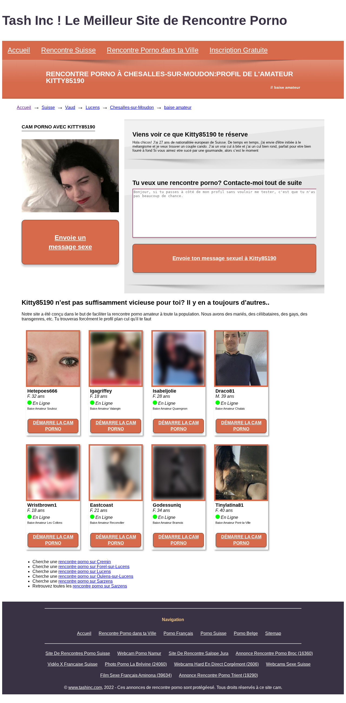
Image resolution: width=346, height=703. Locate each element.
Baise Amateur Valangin (105, 408)
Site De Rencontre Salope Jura (198, 653)
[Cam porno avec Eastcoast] (115, 498)
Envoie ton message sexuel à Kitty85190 (224, 258)
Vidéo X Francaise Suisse (73, 664)
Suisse (48, 107)
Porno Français (178, 633)
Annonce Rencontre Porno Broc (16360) (274, 653)
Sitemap (273, 633)
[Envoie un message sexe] (70, 210)
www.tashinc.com (85, 687)
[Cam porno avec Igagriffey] (115, 384)
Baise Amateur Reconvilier (107, 522)
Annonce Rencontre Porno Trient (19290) (218, 675)
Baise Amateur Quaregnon (170, 408)
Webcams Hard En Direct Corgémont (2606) (216, 664)
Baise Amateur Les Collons (44, 522)
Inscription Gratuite (238, 50)
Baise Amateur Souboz (42, 408)
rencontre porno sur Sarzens (85, 581)
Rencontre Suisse (68, 50)
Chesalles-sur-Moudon (132, 107)
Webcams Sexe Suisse (288, 664)
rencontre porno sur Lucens (84, 571)
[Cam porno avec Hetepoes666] (53, 384)
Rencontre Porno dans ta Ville (152, 50)
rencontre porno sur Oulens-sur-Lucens (95, 576)
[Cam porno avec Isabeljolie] (178, 384)
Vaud (70, 107)
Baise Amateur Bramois (168, 522)
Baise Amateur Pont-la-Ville (233, 522)
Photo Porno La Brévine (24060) (136, 664)
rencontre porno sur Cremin (84, 561)
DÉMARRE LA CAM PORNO (53, 425)
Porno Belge (246, 633)
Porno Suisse (214, 633)
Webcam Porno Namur (139, 653)
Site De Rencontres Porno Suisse (77, 653)
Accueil (19, 50)
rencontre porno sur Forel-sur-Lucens (93, 566)
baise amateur (177, 107)
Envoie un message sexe (70, 242)
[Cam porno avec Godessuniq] (178, 498)
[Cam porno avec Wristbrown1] (53, 498)
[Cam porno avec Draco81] (241, 384)
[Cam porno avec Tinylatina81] (241, 498)
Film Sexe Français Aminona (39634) (136, 675)
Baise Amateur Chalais (230, 408)
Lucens (93, 107)
